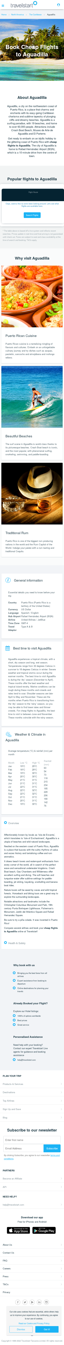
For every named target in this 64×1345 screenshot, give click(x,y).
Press (6, 1276)
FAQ (5, 1260)
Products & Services (13, 1084)
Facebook (17, 1302)
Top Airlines (8, 1100)
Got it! (47, 1329)
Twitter (24, 1302)
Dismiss (21, 1329)
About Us (7, 1244)
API (4, 1187)
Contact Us (8, 1252)
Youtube (32, 1302)
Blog (5, 1117)
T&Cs (6, 1284)
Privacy (6, 1292)
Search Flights (32, 215)
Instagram (46, 1302)
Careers (7, 1268)
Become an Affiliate (12, 1178)
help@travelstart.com (13, 1204)
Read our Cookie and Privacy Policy (34, 1323)
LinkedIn (39, 1302)
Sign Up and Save (12, 1109)
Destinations (9, 1092)
